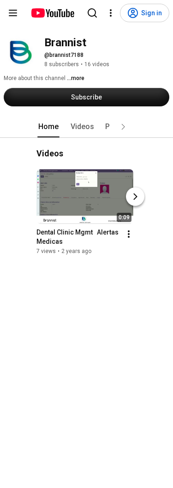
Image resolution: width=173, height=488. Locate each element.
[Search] (92, 13)
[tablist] (86, 127)
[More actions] (128, 234)
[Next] (135, 196)
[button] (123, 127)
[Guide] (12, 13)
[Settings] (110, 13)
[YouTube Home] (52, 13)
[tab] (48, 127)
